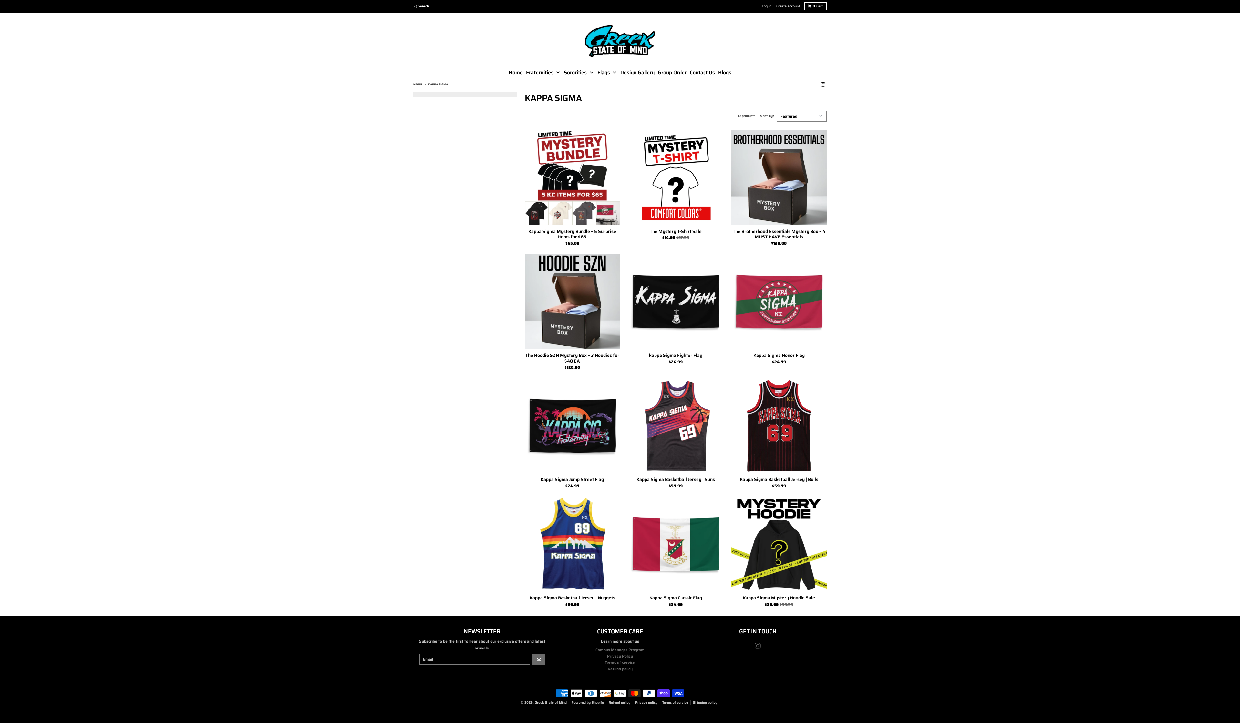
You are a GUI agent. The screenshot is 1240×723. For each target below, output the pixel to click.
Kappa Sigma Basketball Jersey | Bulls (779, 480)
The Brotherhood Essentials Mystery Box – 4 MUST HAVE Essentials (779, 234)
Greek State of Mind (551, 702)
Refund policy (619, 702)
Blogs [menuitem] (724, 72)
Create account (788, 6)
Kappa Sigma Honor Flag (779, 355)
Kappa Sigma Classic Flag (675, 598)
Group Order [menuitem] (672, 72)
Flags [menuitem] (603, 72)
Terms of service (675, 702)
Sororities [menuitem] (575, 72)
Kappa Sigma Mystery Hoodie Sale (779, 598)
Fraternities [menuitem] (539, 72)
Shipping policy (705, 702)
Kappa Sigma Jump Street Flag (572, 480)
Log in (766, 6)
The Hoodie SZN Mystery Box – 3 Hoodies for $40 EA (572, 358)
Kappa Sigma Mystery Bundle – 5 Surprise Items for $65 (572, 234)
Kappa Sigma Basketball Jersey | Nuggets (572, 598)
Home (417, 84)
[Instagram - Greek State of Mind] (823, 84)
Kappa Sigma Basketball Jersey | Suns (675, 480)
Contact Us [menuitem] (702, 72)
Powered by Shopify (588, 702)
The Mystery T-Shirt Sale (676, 232)
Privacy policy (646, 702)
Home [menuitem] (516, 72)
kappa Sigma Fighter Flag (675, 355)
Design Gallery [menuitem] (637, 72)
